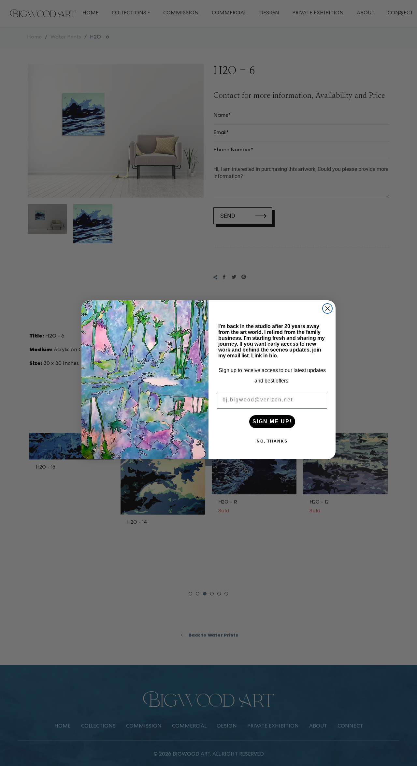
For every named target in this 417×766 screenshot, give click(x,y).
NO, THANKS (272, 441)
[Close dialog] (327, 308)
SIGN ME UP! (272, 421)
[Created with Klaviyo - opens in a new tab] (208, 462)
